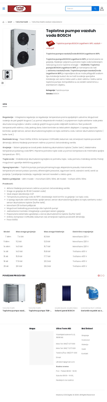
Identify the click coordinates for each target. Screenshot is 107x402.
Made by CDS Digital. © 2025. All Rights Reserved (75, 395)
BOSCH (56, 94)
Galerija (85, 344)
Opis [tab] (5, 104)
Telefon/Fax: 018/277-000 (66, 353)
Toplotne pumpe (62, 90)
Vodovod (86, 340)
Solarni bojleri (60, 308)
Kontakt (85, 353)
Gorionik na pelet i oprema (91, 308)
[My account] (102, 8)
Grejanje (85, 335)
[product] (14, 293)
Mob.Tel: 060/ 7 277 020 (66, 348)
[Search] (95, 8)
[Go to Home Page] (3, 22)
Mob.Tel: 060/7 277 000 (65, 343)
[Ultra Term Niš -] (19, 8)
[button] (99, 275)
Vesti (84, 349)
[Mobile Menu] (5, 8)
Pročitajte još (21, 286)
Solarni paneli (72, 308)
